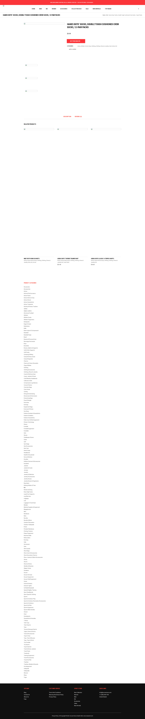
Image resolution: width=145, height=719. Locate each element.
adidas (25, 308)
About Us (26, 697)
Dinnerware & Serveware (30, 396)
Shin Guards (27, 548)
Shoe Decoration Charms (30, 555)
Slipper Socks (27, 568)
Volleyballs (26, 670)
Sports (25, 596)
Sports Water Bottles (29, 609)
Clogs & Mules (27, 365)
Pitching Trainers (28, 531)
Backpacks (27, 321)
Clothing (94, 46)
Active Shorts (30, 260)
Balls (25, 328)
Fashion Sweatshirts (29, 417)
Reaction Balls (27, 535)
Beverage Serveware (29, 341)
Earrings (26, 404)
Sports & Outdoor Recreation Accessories (35, 601)
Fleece (25, 424)
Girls (29, 262)
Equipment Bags (28, 407)
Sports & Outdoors (29, 603)
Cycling (26, 391)
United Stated (103, 697)
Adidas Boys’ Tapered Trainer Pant (67, 258)
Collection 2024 (28, 380)
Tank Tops (26, 622)
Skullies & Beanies (28, 566)
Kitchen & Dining (28, 489)
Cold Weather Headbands (30, 378)
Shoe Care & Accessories (30, 553)
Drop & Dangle (27, 400)
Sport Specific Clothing (30, 594)
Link (25, 500)
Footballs (26, 431)
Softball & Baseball (29, 588)
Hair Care (26, 448)
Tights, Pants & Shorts (30, 631)
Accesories (27, 287)
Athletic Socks (84, 46)
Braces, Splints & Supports (31, 348)
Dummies (26, 402)
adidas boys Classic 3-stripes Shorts (102, 258)
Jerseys (26, 470)
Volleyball (26, 668)
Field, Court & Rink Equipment (31, 420)
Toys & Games (27, 646)
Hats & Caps (27, 450)
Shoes (25, 559)
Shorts (25, 561)
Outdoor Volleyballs (29, 524)
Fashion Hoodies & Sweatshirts (32, 413)
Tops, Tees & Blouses (29, 638)
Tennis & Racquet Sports (30, 629)
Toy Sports (27, 644)
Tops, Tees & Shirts (29, 640)
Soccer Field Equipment (30, 579)
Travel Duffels (27, 660)
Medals (26, 505)
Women (26, 673)
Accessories (27, 289)
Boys (90, 46)
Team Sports (27, 625)
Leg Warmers (27, 496)
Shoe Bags (27, 550)
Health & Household (29, 455)
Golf (25, 441)
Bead (25, 337)
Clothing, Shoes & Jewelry (102, 46)
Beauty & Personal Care (30, 339)
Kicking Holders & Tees (30, 485)
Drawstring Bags (28, 398)
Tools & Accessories (29, 633)
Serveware (27, 544)
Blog (25, 692)
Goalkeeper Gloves (29, 437)
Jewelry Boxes (28, 479)
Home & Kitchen (28, 457)
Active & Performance (30, 293)
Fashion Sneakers (28, 415)
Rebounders (27, 537)
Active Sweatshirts (29, 302)
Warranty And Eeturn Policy (56, 694)
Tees (25, 627)
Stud (25, 614)
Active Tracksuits (28, 304)
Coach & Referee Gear (30, 374)
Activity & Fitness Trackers (31, 306)
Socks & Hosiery (28, 583)
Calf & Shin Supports (29, 350)
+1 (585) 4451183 (104, 694)
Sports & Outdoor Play (29, 598)
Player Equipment (28, 533)
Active (79, 46)
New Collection (78, 692)
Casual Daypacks (28, 359)
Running (26, 540)
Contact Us (27, 694)
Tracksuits (26, 653)
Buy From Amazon (75, 41)
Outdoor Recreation (29, 522)
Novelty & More (28, 520)
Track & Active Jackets (30, 649)
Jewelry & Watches (29, 474)
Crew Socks (112, 46)
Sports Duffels (28, 605)
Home (104, 15)
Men (25, 511)
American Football (28, 313)
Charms (26, 361)
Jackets (26, 465)
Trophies (26, 662)
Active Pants (64, 260)
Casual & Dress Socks (29, 356)
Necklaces (26, 513)
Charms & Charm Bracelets (31, 363)
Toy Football (27, 642)
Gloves (25, 435)
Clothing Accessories (29, 369)
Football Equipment (29, 428)
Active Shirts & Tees (29, 297)
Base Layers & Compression (31, 330)
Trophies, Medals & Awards (31, 664)
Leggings (26, 498)
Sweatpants (27, 616)
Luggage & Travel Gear (30, 502)
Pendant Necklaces (29, 529)
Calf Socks (26, 352)
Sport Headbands (28, 592)
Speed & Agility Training (30, 590)
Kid (107, 15)
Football (26, 426)
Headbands (27, 452)
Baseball (26, 332)
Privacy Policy (52, 697)
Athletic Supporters (29, 319)
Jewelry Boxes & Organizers (31, 481)
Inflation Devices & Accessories (32, 461)
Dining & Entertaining (29, 393)
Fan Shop (26, 411)
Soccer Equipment (29, 577)
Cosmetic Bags (28, 387)
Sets (25, 546)
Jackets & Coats (28, 468)
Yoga (25, 677)
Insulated (26, 463)
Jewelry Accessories (29, 476)
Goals (25, 439)
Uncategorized (28, 666)
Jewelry (26, 472)
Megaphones (27, 509)
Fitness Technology (29, 422)
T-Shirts (26, 620)
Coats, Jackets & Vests (30, 376)
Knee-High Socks (28, 492)
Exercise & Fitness (28, 409)
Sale (25, 542)
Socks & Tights (28, 585)
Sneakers (26, 570)
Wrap (25, 675)
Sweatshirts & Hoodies (30, 618)
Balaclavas (27, 326)
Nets (25, 516)
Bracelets (26, 345)
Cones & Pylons (28, 385)
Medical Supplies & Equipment (32, 507)
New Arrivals (77, 705)
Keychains (26, 483)
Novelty (26, 518)
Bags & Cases (27, 324)
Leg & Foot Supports (29, 494)
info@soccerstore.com (105, 692)
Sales (75, 703)
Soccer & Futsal (28, 574)
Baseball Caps (27, 335)
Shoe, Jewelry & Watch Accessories (33, 557)
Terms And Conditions (55, 692)
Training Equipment (29, 655)
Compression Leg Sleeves (31, 383)
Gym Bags (26, 444)
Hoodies (26, 459)
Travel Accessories (29, 657)
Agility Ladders (28, 311)
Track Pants (66, 262)
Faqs (25, 699)
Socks (25, 581)
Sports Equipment (28, 607)
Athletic (26, 315)
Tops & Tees (27, 636)
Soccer (34, 262)
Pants (25, 526)
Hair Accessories (28, 446)
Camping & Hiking (28, 354)
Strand (25, 612)
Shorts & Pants (28, 564)
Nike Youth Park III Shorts (31, 258)
